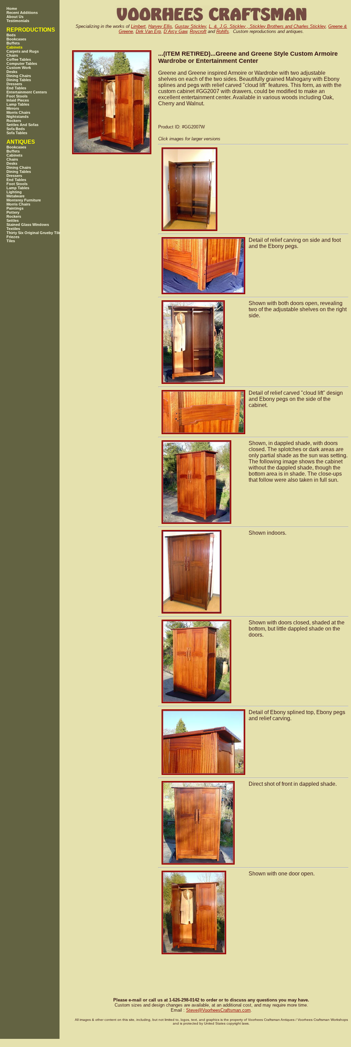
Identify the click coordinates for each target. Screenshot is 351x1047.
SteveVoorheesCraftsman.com (218, 1010)
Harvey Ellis (160, 26)
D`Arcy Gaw (175, 31)
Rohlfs (222, 31)
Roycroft (198, 31)
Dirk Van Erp (148, 31)
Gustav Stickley (190, 26)
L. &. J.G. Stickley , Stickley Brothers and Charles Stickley (267, 26)
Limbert (138, 26)
